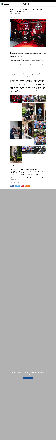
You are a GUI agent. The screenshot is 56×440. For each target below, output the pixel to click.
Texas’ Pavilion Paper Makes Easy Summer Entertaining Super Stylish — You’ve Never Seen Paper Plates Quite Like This (27, 175)
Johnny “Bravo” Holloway (16, 71)
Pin (22, 185)
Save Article (13, 17)
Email (28, 185)
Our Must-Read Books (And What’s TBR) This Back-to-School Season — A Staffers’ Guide (28, 178)
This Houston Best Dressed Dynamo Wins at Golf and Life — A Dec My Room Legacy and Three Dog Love (28, 182)
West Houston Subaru (14, 76)
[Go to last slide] (42, 48)
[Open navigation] (54, 1)
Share (12, 185)
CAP (38, 64)
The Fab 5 (37, 73)
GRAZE (26, 66)
